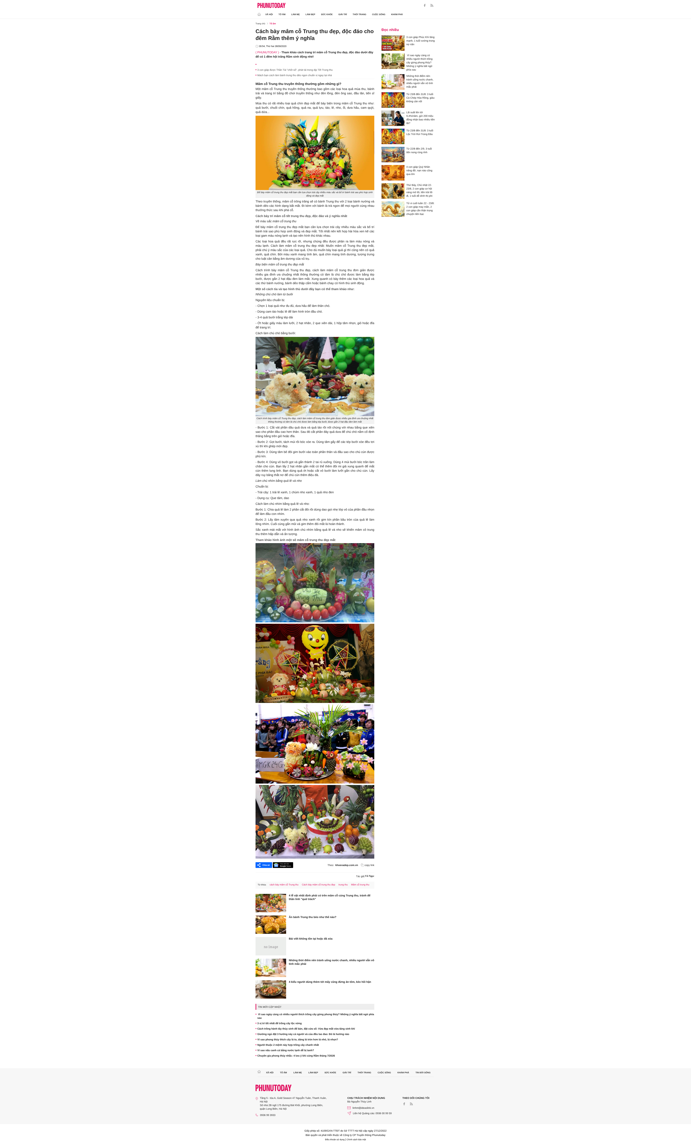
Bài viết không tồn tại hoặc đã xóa (311, 938)
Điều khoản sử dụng (335, 1139)
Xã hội (269, 14)
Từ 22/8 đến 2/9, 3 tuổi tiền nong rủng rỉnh (419, 150)
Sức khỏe (327, 14)
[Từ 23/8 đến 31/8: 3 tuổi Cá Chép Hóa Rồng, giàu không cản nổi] (393, 100)
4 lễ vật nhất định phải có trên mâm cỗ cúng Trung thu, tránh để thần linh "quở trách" (329, 897)
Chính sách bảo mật (356, 1139)
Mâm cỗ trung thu (360, 884)
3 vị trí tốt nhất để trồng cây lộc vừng (279, 1023)
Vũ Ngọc (369, 876)
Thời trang (359, 14)
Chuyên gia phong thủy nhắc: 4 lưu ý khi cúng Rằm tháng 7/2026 (296, 1055)
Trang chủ (260, 23)
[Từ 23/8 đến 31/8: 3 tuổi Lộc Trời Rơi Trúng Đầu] (393, 136)
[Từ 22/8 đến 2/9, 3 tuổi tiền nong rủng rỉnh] (393, 154)
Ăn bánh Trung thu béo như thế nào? (312, 917)
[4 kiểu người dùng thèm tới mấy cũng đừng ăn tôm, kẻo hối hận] (271, 989)
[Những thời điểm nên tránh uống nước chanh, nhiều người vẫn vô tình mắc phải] (271, 968)
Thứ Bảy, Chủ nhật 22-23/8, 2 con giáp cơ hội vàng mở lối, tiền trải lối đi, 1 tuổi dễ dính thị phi (419, 190)
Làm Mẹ (295, 14)
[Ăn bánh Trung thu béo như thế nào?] (271, 924)
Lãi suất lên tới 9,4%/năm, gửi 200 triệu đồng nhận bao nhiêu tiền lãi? (420, 118)
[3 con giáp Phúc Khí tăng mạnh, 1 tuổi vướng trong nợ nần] (393, 43)
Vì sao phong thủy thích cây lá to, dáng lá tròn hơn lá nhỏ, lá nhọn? (297, 1039)
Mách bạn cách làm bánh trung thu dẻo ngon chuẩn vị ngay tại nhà (294, 75)
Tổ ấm (282, 14)
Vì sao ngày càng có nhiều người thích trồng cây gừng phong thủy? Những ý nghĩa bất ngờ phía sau (315, 1016)
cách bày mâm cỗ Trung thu (284, 884)
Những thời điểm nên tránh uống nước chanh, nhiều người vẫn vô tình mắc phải (331, 962)
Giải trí (342, 14)
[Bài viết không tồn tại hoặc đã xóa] (271, 946)
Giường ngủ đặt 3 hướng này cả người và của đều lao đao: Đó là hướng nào (303, 1034)
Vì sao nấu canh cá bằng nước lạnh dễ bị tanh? (285, 1050)
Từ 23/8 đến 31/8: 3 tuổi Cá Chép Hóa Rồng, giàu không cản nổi (420, 98)
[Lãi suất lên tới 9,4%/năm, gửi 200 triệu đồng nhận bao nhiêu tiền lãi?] (393, 118)
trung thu (343, 884)
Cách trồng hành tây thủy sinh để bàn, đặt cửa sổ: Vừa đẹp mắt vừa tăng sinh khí (306, 1028)
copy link (369, 865)
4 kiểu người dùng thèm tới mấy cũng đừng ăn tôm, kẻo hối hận (330, 981)
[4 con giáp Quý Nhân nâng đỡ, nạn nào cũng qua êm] (393, 173)
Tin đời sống (423, 1072)
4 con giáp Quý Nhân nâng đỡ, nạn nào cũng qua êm (419, 170)
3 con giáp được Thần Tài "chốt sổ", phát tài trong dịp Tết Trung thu (295, 69)
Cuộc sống (378, 14)
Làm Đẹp (310, 14)
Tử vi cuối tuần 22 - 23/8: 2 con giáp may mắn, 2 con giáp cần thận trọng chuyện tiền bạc (420, 208)
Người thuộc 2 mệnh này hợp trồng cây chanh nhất (288, 1044)
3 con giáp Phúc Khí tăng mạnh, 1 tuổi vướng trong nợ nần (420, 41)
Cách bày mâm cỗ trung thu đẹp (318, 884)
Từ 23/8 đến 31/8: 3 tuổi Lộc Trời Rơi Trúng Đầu (419, 132)
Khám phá (397, 14)
